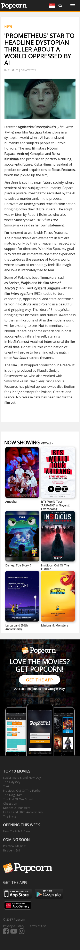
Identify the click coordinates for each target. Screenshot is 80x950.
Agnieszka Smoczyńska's (37, 127)
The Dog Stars (12, 795)
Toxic (6, 786)
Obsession (10, 803)
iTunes (36, 689)
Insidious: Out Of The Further (55, 567)
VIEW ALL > (47, 443)
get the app (39, 680)
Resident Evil (11, 850)
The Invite (9, 816)
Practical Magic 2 (14, 846)
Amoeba (11, 501)
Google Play (56, 689)
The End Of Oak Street (18, 799)
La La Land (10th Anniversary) (16, 627)
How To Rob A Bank (16, 831)
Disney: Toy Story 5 (18, 565)
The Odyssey (11, 782)
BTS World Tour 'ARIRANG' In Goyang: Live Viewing (55, 505)
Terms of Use (37, 926)
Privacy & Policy (13, 926)
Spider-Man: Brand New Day (22, 777)
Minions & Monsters (54, 625)
